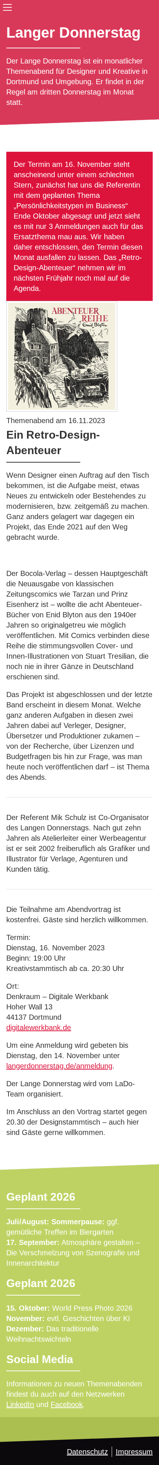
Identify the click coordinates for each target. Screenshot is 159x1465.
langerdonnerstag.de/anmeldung (59, 1066)
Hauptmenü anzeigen (6, 6)
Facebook (67, 1404)
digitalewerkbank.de (38, 1027)
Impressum (134, 1452)
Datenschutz (87, 1452)
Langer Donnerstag (73, 32)
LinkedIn (20, 1404)
